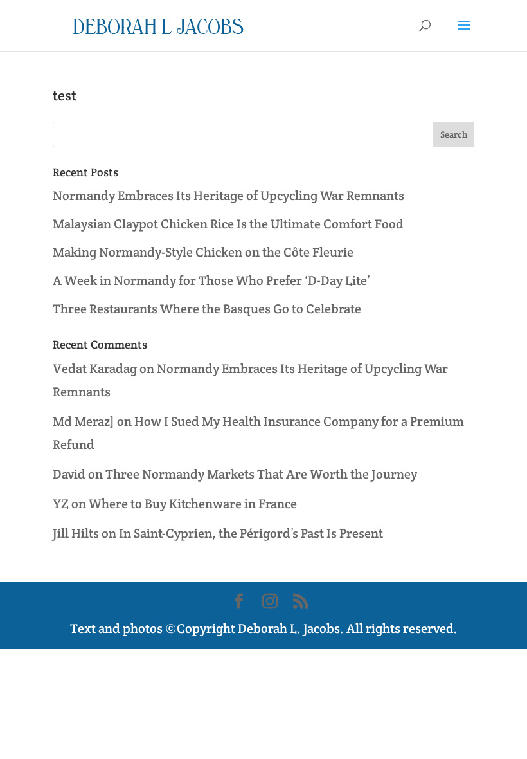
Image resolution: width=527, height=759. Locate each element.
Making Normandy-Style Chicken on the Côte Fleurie (203, 252)
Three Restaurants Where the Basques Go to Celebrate (207, 308)
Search (453, 134)
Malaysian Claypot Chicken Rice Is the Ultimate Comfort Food (228, 223)
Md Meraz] (83, 421)
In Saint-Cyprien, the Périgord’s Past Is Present (251, 533)
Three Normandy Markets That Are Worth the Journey (261, 474)
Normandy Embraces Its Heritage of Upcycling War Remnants (228, 195)
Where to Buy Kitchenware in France (193, 503)
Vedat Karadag (95, 368)
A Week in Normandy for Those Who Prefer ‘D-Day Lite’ (211, 280)
